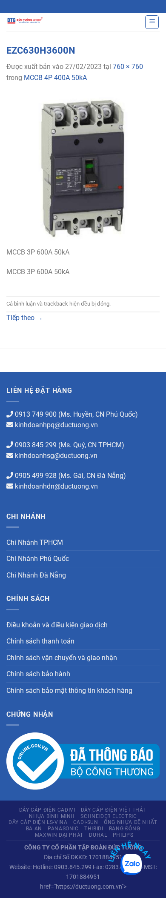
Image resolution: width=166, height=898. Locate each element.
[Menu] (152, 22)
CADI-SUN (85, 822)
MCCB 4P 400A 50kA (55, 78)
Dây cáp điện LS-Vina (38, 822)
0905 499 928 (36, 476)
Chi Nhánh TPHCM (34, 542)
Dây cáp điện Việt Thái (113, 810)
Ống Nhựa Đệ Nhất (130, 822)
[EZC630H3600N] (83, 170)
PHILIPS (123, 835)
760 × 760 (128, 67)
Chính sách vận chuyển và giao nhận (61, 658)
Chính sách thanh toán (40, 641)
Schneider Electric (108, 816)
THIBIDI (93, 829)
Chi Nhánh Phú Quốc (37, 559)
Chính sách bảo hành (38, 674)
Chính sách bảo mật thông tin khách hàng (69, 690)
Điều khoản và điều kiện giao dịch (57, 625)
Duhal (98, 835)
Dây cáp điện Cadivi (47, 810)
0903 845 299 (36, 445)
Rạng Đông (124, 829)
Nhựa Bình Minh (52, 816)
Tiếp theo (24, 318)
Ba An (34, 829)
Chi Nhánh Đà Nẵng (36, 575)
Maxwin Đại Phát (59, 835)
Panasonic (63, 829)
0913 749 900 (36, 414)
